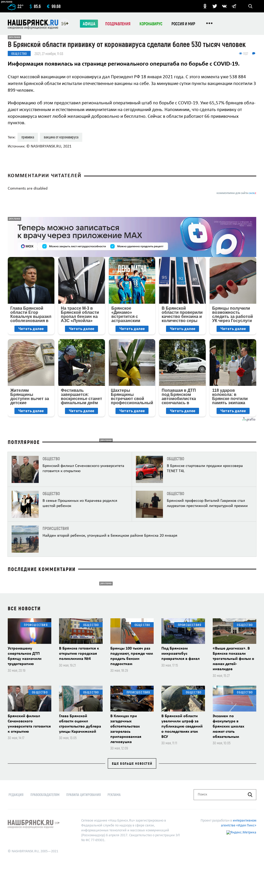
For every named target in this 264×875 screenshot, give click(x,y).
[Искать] (250, 794)
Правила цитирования (83, 794)
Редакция (16, 794)
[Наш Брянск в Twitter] (214, 6)
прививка (27, 137)
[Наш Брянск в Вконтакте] (224, 6)
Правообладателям (45, 794)
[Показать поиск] (250, 6)
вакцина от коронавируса (61, 137)
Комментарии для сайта (236, 193)
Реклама (114, 794)
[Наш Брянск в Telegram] (234, 6)
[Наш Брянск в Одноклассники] (205, 6)
